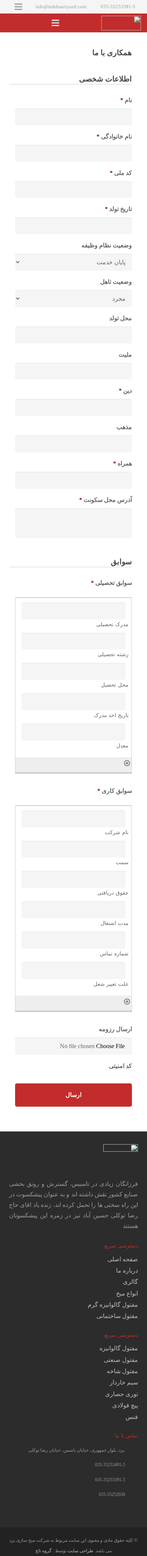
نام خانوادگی (114, 136)
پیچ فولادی (125, 1405)
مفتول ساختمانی (117, 1316)
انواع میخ (127, 1293)
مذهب (124, 427)
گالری (130, 1282)
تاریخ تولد (118, 209)
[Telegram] (115, 1510)
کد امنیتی (120, 1066)
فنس (132, 1417)
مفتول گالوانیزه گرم (113, 1304)
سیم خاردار (124, 1382)
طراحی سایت (80, 1550)
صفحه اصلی (122, 1259)
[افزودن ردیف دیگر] (127, 763)
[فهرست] (55, 23)
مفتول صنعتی (121, 1360)
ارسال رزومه (115, 1029)
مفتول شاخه (122, 1371)
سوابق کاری (114, 791)
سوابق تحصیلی (111, 583)
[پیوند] (121, 23)
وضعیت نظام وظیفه (106, 245)
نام (126, 100)
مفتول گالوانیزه (119, 1348)
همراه (122, 463)
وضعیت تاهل (116, 282)
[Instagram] (130, 1510)
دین (125, 390)
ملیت (125, 354)
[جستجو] (10, 23)
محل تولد (120, 318)
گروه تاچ (43, 1550)
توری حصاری (121, 1394)
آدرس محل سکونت (105, 500)
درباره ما (127, 1270)
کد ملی (121, 173)
